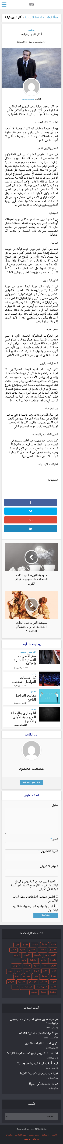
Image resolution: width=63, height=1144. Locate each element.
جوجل (36, 971)
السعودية (37, 955)
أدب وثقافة (45, 1135)
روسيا (10, 971)
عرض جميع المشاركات (31, 782)
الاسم (54, 840)
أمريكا (44, 944)
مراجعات (36, 1139)
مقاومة (52, 992)
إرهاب (34, 944)
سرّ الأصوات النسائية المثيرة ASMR (25, 659)
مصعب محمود (34, 42)
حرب (18, 971)
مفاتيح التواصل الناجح (25, 697)
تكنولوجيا (15, 966)
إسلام (25, 944)
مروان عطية (17, 686)
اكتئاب (41, 950)
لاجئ (53, 987)
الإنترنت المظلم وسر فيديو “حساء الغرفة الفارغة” (32, 1054)
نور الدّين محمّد (18, 668)
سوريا (53, 976)
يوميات (33, 992)
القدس (42, 960)
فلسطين (43, 982)
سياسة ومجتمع (34, 1135)
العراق (26, 955)
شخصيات (9, 1135)
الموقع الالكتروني (49, 867)
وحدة (43, 992)
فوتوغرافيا (32, 982)
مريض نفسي (26, 987)
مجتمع (31, 29)
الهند (23, 960)
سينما (44, 976)
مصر (14, 987)
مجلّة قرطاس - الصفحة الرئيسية (41, 18)
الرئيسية (54, 1135)
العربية (52, 960)
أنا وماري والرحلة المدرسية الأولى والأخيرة (23, 717)
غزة (16, 976)
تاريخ (35, 966)
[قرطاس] (31, 4)
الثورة (22, 950)
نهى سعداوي (18, 725)
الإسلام (31, 950)
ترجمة (26, 966)
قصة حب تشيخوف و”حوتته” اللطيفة (39, 1074)
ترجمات (27, 1139)
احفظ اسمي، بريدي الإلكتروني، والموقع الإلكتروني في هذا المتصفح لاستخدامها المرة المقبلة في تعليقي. (34, 886)
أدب (53, 944)
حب (27, 971)
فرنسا (53, 982)
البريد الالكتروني (48, 851)
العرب (16, 955)
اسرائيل (52, 950)
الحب (13, 950)
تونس (53, 971)
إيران (16, 944)
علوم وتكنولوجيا (20, 1135)
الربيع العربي (50, 955)
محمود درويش (41, 987)
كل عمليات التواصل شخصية (24, 679)
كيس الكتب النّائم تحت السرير (41, 1044)
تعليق (55, 805)
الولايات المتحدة (49, 966)
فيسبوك (21, 982)
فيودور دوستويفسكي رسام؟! (43, 1084)
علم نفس (32, 651)
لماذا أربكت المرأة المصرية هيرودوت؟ (37, 1064)
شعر (35, 976)
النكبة (32, 960)
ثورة (44, 971)
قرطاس (10, 982)
